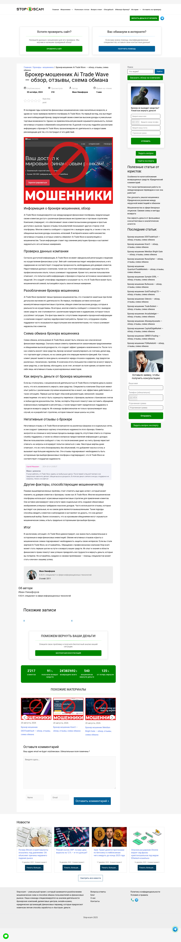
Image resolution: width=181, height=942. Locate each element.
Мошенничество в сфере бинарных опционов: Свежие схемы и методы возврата (143, 211)
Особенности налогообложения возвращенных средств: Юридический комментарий (145, 179)
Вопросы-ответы (98, 892)
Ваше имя (133, 383)
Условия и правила (139, 895)
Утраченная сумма (137, 403)
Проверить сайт (54, 49)
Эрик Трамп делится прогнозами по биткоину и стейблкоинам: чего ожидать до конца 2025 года (109, 853)
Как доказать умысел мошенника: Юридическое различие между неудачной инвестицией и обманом (143, 200)
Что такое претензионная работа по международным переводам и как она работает (145, 190)
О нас (93, 898)
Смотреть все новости (90, 878)
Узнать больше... (34, 867)
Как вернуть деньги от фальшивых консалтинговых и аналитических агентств (143, 221)
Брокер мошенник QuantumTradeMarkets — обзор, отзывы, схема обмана (145, 269)
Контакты (95, 901)
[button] (24, 717)
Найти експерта (146, 161)
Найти (159, 71)
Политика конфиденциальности (145, 892)
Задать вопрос (146, 153)
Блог (92, 895)
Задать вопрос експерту (145, 425)
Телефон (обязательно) (139, 395)
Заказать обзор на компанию (145, 77)
